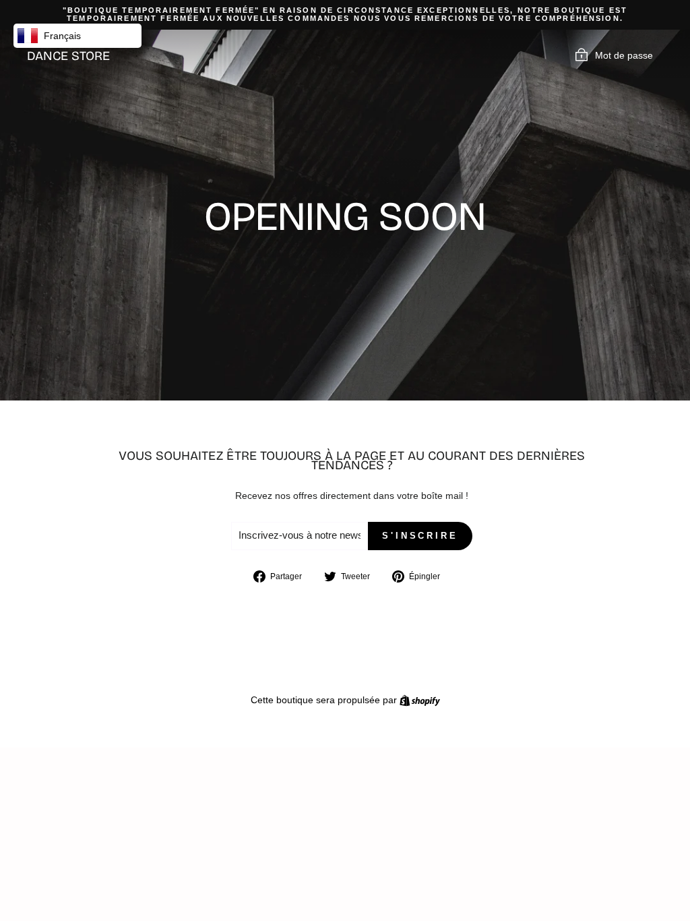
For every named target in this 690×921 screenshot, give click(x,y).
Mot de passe (624, 55)
